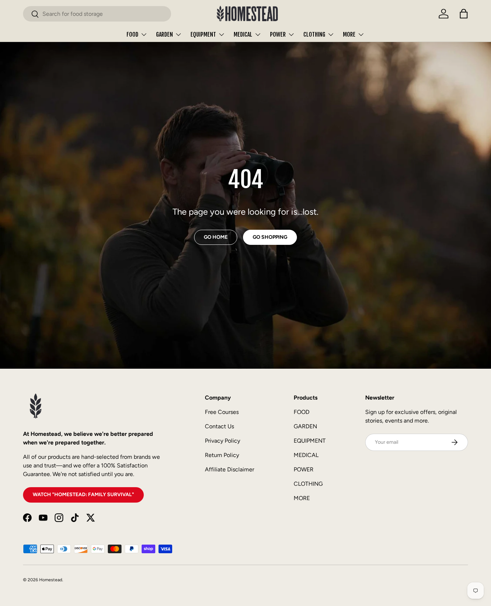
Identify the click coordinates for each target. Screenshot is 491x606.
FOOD (132, 34)
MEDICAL (243, 34)
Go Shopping (270, 237)
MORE (349, 34)
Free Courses (222, 412)
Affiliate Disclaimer (229, 469)
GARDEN (164, 34)
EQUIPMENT (203, 34)
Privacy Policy (222, 440)
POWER (278, 34)
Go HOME (216, 237)
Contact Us (219, 426)
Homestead (50, 579)
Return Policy (222, 455)
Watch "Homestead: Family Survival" (83, 494)
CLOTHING (314, 34)
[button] (464, 14)
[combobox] (97, 14)
